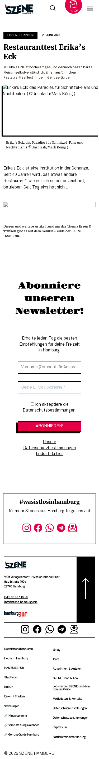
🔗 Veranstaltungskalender (21, 725)
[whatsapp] (49, 529)
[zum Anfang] (86, 589)
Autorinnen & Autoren (67, 669)
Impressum (60, 727)
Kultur (8, 687)
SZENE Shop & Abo (65, 678)
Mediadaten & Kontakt (67, 699)
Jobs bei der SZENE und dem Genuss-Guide (71, 687)
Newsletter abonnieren (18, 649)
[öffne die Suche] (52, 9)
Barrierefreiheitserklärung (69, 737)
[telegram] (61, 529)
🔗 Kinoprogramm (15, 716)
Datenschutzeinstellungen (70, 708)
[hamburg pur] (15, 616)
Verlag (56, 650)
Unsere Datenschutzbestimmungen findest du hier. (49, 448)
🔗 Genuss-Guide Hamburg (21, 735)
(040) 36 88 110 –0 (16, 597)
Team (56, 659)
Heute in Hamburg (16, 659)
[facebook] (38, 529)
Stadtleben (11, 677)
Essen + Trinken (20, 35)
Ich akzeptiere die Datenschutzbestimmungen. (49, 407)
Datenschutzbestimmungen (70, 718)
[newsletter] (72, 529)
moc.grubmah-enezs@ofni (20, 602)
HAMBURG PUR (14, 668)
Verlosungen (12, 706)
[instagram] (26, 529)
